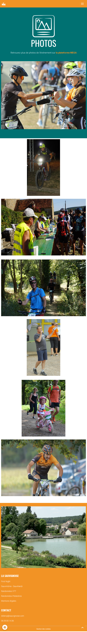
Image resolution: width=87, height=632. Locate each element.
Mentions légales (8, 601)
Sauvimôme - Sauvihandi (11, 586)
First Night (5, 581)
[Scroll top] (82, 627)
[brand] (4, 4)
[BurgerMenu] (82, 4)
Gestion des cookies (43, 629)
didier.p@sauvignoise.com (12, 616)
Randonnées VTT (8, 591)
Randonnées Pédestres (11, 596)
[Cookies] (4, 627)
